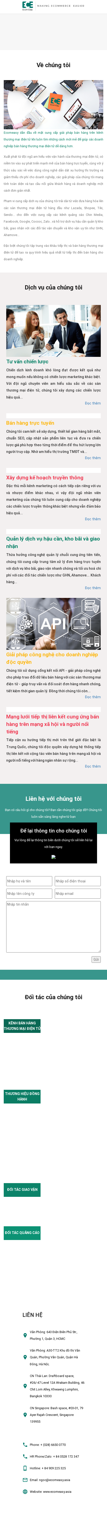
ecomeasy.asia (13, 1510)
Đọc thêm (93, 403)
